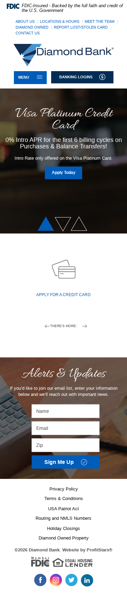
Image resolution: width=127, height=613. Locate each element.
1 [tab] (47, 224)
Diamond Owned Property (64, 538)
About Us (25, 21)
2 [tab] (61, 224)
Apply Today (67, 173)
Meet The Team (99, 21)
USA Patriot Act (63, 509)
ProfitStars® (99, 550)
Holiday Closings (63, 528)
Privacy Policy (63, 489)
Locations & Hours (59, 21)
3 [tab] (80, 224)
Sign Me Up (72, 463)
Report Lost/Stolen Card (81, 27)
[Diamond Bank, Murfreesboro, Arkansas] (63, 55)
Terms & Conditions (63, 498)
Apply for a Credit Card (63, 295)
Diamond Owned (32, 27)
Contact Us (28, 33)
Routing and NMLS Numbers (63, 518)
